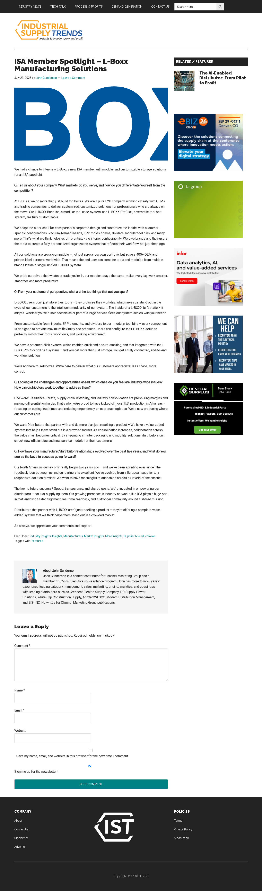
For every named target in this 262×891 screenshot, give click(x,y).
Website (20, 731)
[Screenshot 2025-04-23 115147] (208, 305)
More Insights (114, 536)
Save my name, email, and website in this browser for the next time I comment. (72, 756)
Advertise (20, 846)
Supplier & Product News (140, 536)
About (18, 820)
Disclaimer (21, 838)
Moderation (181, 838)
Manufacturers (73, 536)
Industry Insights (40, 536)
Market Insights (94, 536)
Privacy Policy (183, 829)
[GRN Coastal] (208, 372)
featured (37, 540)
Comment (22, 646)
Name (19, 690)
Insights (57, 536)
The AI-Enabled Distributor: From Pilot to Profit (222, 78)
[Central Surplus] (208, 434)
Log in (144, 876)
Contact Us (21, 829)
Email (19, 710)
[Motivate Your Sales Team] (208, 237)
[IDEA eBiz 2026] (208, 170)
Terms (178, 820)
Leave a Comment (73, 77)
